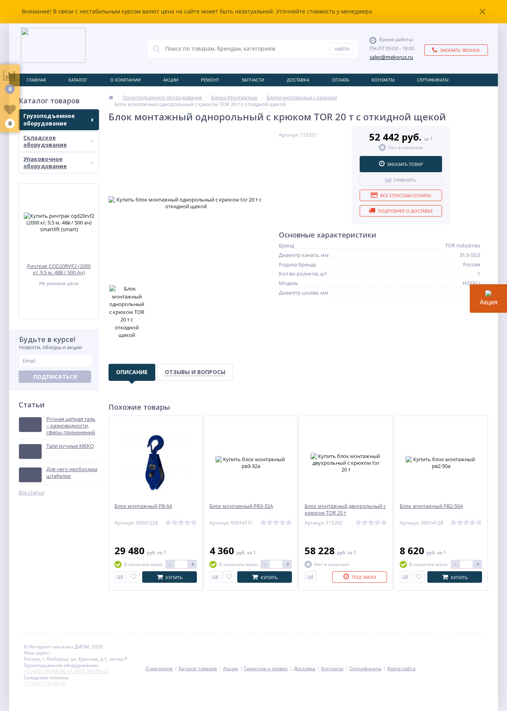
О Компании (125, 80)
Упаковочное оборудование (45, 162)
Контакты (383, 80)
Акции (170, 80)
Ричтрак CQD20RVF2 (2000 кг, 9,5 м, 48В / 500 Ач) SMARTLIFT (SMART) (59, 269)
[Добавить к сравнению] (120, 577)
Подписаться (55, 376)
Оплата (340, 80)
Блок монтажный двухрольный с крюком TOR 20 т (345, 509)
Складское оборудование (45, 141)
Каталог (78, 80)
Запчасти (253, 80)
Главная (36, 80)
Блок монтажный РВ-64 (143, 506)
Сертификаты (432, 80)
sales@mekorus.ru (391, 57)
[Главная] (111, 97)
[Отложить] (133, 577)
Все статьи (31, 492)
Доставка (298, 80)
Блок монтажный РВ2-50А (431, 506)
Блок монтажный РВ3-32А (241, 506)
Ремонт (210, 80)
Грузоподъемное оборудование (49, 119)
